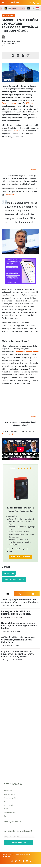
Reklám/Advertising (11, 812)
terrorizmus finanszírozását (27, 351)
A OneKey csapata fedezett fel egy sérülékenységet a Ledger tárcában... (20, 600)
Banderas (19, 660)
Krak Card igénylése (20, 556)
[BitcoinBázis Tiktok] (30, 861)
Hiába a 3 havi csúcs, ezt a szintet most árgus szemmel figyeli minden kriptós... (19, 625)
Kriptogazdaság (9, 15)
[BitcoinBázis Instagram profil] (16, 861)
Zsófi (18, 631)
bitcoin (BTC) (9, 573)
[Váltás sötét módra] (34, 3)
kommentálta (10, 194)
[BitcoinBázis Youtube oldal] (19, 861)
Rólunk (6, 809)
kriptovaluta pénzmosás (14, 580)
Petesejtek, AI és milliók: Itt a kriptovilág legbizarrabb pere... (16, 612)
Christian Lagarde (9, 103)
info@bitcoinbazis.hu (15, 821)
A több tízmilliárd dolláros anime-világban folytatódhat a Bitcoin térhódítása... (18, 640)
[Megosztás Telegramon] (18, 55)
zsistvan (8, 37)
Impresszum (8, 790)
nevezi (15, 131)
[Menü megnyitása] (37, 3)
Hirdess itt (33, 169)
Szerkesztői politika (11, 798)
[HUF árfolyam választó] (37, 8)
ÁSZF (5, 801)
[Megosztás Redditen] (23, 55)
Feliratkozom (19, 842)
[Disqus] (20, 692)
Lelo (18, 645)
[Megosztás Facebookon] (13, 55)
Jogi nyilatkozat (9, 794)
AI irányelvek (8, 805)
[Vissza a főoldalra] (11, 2)
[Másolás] (28, 55)
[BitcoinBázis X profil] (12, 861)
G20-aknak (30, 103)
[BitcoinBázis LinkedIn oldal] (23, 861)
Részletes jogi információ (10, 434)
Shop (6, 816)
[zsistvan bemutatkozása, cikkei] (3, 36)
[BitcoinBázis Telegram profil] (27, 861)
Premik (19, 605)
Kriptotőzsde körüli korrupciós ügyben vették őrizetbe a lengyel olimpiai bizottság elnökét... (17, 654)
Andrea (19, 617)
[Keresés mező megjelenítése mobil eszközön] (30, 2)
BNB (13, 8)
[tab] (7, 593)
